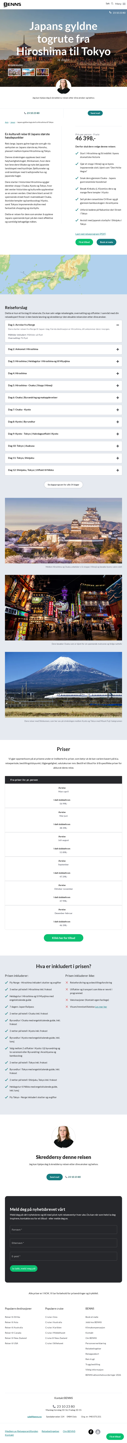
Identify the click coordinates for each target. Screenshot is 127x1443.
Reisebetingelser (93, 1348)
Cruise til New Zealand (56, 1338)
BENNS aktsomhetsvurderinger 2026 (103, 1375)
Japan (12, 122)
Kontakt (89, 1332)
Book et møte (106, 242)
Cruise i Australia (53, 1322)
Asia (6, 122)
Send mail (95, 113)
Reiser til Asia (11, 1322)
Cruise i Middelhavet (55, 1332)
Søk (108, 3)
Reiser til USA (11, 1343)
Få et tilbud (115, 1436)
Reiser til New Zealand (16, 1338)
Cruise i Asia (51, 1317)
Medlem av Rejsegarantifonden (21, 1431)
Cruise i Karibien (53, 1327)
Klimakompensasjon (95, 1327)
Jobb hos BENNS (93, 1322)
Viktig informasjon (94, 1369)
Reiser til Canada (13, 1332)
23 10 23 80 (118, 12)
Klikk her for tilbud (63, 938)
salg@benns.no (34, 1416)
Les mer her (101, 1006)
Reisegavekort (92, 1353)
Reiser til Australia (14, 1327)
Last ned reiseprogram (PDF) (90, 233)
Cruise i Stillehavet (54, 1343)
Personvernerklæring (95, 1343)
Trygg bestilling (92, 1364)
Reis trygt (90, 1359)
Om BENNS (91, 1338)
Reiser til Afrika (12, 1317)
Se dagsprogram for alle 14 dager (63, 484)
